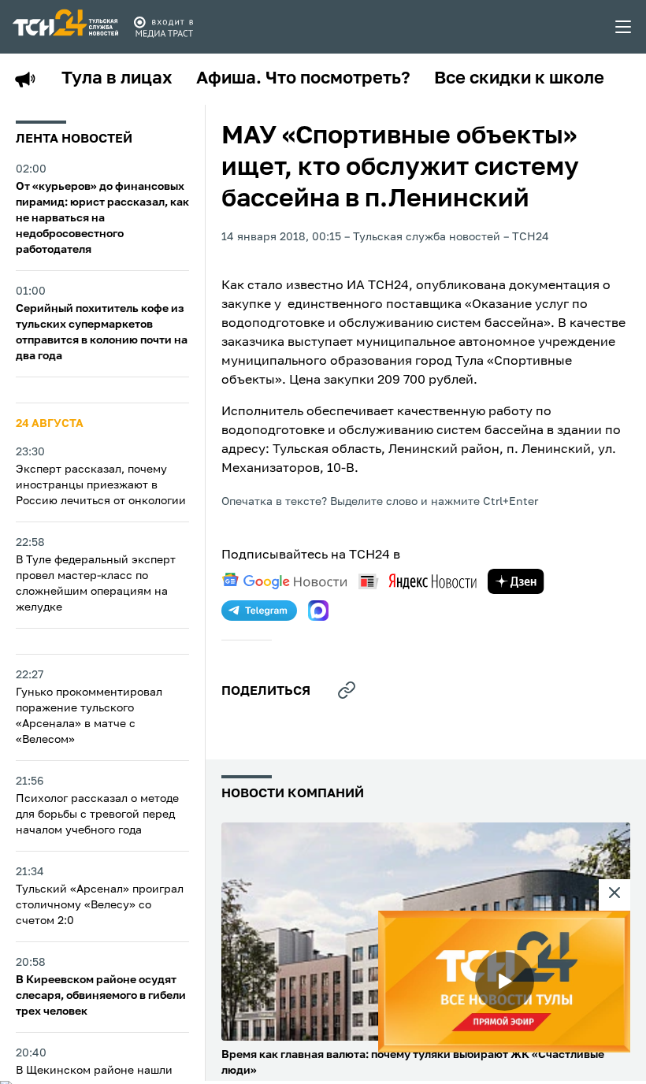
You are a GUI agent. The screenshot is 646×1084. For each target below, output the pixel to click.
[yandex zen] (516, 581)
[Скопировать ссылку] (346, 690)
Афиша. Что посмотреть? (303, 78)
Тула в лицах (117, 78)
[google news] (284, 581)
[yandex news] (417, 581)
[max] (318, 610)
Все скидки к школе (519, 78)
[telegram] (259, 610)
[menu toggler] (623, 26)
